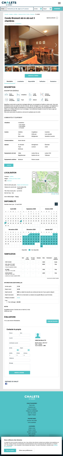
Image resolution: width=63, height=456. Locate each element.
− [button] (33, 176)
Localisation (20, 81)
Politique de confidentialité (32, 411)
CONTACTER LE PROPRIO (33, 76)
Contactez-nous (31, 407)
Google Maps (55, 194)
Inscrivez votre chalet (32, 420)
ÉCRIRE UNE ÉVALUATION (53, 321)
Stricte (18, 297)
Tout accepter (10, 450)
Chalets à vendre (32, 430)
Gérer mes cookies (32, 413)
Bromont (9, 180)
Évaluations (53, 81)
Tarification (42, 81)
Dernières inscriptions (32, 432)
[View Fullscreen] (34, 179)
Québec (11, 176)
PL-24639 (37, 14)
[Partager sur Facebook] (6, 384)
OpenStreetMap (51, 192)
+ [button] (33, 173)
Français (34, 414)
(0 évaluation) (18, 23)
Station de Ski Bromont (22, 185)
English (29, 414)
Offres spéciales (31, 433)
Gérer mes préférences (25, 450)
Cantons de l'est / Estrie (14, 178)
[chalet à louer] (9, 5)
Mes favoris (31, 435)
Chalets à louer (32, 428)
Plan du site (31, 405)
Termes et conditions (31, 409)
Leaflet (44, 192)
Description (10, 81)
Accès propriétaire (32, 422)
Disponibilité (31, 81)
